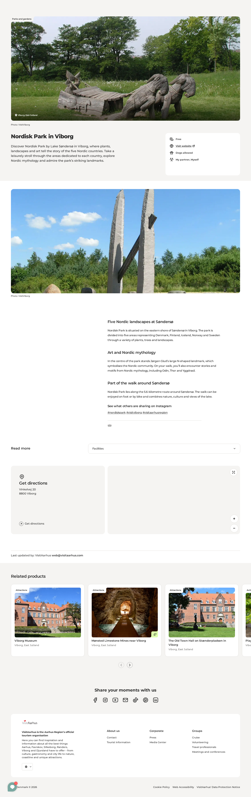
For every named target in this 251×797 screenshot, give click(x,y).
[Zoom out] (234, 528)
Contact (112, 737)
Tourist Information (118, 742)
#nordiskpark (117, 412)
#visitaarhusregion (155, 412)
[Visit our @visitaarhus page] (135, 700)
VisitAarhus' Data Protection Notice (218, 787)
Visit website (184, 146)
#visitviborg (134, 412)
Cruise (196, 737)
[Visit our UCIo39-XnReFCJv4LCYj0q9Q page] (115, 700)
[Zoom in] (234, 519)
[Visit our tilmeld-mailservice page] (125, 700)
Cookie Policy (161, 787)
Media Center (158, 742)
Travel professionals (204, 747)
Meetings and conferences (208, 751)
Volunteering (200, 742)
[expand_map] (233, 472)
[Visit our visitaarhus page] (95, 700)
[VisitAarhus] (32, 722)
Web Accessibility (183, 787)
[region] (174, 500)
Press (153, 737)
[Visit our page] (105, 700)
